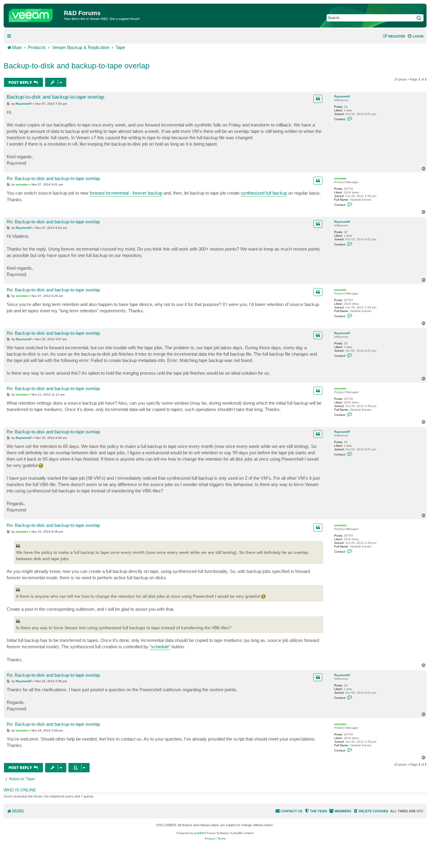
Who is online (20, 789)
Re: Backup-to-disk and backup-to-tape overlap (53, 178)
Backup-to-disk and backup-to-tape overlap (77, 65)
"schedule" (160, 646)
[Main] (34, 14)
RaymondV (342, 96)
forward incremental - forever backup (126, 193)
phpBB (199, 833)
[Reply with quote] (317, 99)
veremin (340, 178)
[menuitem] (415, 36)
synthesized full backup (264, 193)
